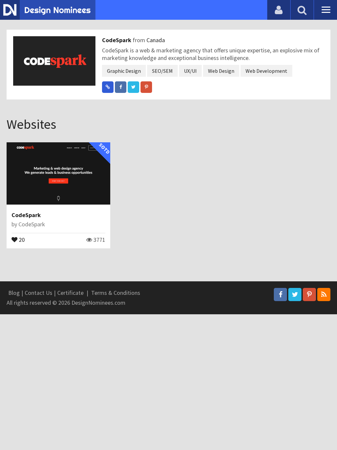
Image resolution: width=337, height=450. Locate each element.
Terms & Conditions (115, 292)
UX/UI (190, 71)
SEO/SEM (162, 71)
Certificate (70, 292)
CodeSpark (117, 40)
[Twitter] (294, 294)
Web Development (266, 71)
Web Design (221, 71)
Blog (14, 292)
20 (21, 239)
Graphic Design (124, 71)
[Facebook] (280, 294)
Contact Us (38, 292)
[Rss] (323, 294)
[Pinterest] (309, 294)
